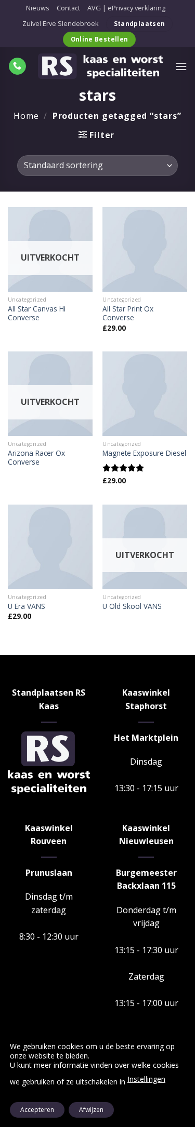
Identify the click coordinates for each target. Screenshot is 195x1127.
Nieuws (37, 7)
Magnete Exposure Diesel (144, 453)
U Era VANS (26, 606)
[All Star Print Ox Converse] (144, 249)
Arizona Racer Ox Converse (36, 458)
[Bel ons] (17, 66)
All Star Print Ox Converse (127, 313)
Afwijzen (91, 1109)
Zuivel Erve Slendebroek (60, 23)
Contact (68, 7)
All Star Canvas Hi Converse (37, 313)
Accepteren (37, 1109)
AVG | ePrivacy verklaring (126, 7)
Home (26, 115)
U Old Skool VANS (132, 606)
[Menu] (181, 66)
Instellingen (146, 1079)
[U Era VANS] (50, 547)
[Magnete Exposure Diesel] (144, 393)
